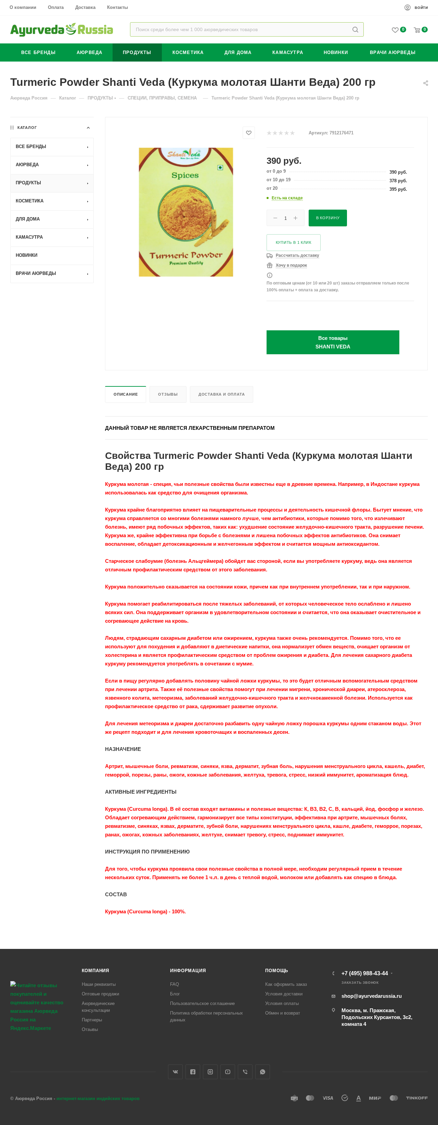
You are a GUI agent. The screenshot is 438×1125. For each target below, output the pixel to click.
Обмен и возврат (282, 1013)
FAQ (174, 984)
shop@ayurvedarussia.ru (372, 996)
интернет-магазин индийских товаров (98, 1098)
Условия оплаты (282, 1003)
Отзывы (168, 394)
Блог (175, 993)
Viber (245, 1071)
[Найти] (355, 29)
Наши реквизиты (99, 984)
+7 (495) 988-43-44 (365, 973)
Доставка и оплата (221, 394)
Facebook (192, 1071)
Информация (188, 970)
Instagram (210, 1071)
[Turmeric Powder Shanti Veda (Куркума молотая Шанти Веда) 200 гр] (185, 212)
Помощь (276, 970)
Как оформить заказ (286, 984)
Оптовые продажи (100, 993)
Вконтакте (175, 1071)
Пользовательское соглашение (202, 1003)
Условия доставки (283, 993)
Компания (95, 970)
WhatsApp (262, 1071)
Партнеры (92, 1019)
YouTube (227, 1071)
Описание (126, 394)
